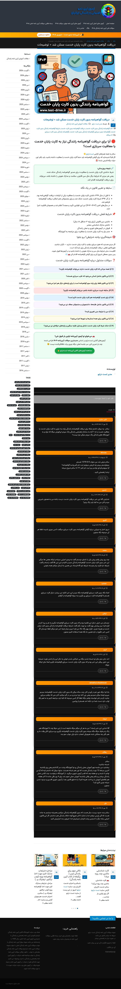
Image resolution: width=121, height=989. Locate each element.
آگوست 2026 (24, 70)
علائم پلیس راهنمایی (24, 471)
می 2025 (25, 133)
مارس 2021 (24, 274)
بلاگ (87, 28)
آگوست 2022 (24, 240)
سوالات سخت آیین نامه (23, 465)
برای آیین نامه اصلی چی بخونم (22, 412)
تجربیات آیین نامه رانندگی (23, 432)
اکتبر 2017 (25, 356)
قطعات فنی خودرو (24, 481)
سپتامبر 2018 (24, 322)
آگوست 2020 (24, 288)
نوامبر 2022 (24, 225)
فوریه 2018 (25, 341)
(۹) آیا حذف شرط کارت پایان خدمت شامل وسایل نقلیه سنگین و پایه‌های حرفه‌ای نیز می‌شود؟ (79, 325)
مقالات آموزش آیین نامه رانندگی (77, 124)
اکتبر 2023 (25, 182)
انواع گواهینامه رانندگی (23, 408)
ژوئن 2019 (25, 317)
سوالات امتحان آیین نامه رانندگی (21, 461)
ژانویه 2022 (25, 264)
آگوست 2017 (24, 361)
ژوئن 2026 (25, 80)
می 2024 (25, 162)
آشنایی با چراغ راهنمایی (23, 389)
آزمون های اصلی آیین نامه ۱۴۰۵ (93, 23)
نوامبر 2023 (24, 177)
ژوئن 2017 (25, 365)
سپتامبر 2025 (24, 119)
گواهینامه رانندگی (11, 494)
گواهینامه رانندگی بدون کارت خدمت (82, 132)
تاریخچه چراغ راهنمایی (23, 425)
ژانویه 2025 (25, 148)
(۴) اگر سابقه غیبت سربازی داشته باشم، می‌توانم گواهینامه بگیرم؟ (88, 290)
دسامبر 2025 (24, 104)
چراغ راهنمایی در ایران (23, 494)
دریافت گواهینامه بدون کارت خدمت (73, 128)
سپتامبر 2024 (24, 157)
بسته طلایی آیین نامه (24, 422)
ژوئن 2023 (25, 201)
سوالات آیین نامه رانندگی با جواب (21, 458)
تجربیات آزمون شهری (24, 428)
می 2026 (25, 85)
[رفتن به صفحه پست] (103, 860)
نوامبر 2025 (24, 109)
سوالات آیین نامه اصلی (23, 451)
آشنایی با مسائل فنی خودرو (22, 385)
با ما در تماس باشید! (102, 918)
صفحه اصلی (110, 23)
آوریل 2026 (25, 90)
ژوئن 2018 (25, 327)
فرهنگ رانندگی (25, 478)
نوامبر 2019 (24, 298)
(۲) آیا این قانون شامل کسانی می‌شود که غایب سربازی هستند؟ (90, 276)
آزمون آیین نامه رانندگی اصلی (22, 382)
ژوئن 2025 (25, 128)
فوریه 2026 (25, 94)
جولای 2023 (24, 196)
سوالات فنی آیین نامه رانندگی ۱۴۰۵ (103, 28)
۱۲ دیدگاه (109, 135)
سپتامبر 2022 (24, 235)
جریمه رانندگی (26, 438)
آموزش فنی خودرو (15, 395)
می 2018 (25, 332)
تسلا (11, 435)
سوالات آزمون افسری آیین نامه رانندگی (20, 448)
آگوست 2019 (24, 307)
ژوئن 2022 (25, 249)
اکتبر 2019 (25, 303)
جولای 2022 (24, 244)
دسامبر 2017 (24, 346)
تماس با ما (80, 28)
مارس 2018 (24, 336)
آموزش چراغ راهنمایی (24, 405)
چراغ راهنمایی (11, 491)
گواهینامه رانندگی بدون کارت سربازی (57, 132)
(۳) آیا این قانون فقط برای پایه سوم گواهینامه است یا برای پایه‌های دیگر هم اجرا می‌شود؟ (80, 283)
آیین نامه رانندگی (12, 405)
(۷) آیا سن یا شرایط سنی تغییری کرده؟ (99, 311)
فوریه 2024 (25, 167)
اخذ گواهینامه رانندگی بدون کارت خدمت (99, 128)
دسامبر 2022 (24, 220)
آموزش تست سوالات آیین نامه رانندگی (20, 392)
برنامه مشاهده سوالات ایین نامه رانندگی (19, 418)
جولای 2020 (24, 293)
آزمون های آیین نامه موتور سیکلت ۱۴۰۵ (68, 23)
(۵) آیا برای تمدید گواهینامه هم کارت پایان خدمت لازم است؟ (91, 297)
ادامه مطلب (104, 900)
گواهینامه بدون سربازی (102, 132)
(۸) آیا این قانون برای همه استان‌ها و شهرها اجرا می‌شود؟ (92, 318)
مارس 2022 (24, 259)
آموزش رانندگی (25, 395)
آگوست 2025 (24, 124)
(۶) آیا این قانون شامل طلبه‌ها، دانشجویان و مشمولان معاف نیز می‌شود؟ (86, 304)
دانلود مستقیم (44, 34)
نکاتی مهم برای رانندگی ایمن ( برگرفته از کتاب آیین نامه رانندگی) (100, 875)
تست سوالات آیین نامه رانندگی (22, 435)
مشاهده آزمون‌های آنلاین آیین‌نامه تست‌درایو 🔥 (74, 350)
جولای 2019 (24, 312)
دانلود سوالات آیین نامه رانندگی (21, 441)
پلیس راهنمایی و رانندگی (23, 491)
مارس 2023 (24, 206)
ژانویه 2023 (25, 215)
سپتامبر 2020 (24, 283)
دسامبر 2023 (24, 172)
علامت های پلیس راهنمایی (22, 474)
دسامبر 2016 (24, 370)
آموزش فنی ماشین (24, 398)
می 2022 (25, 254)
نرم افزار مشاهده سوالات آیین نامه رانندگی (19, 484)
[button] (77, 908)
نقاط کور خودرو (25, 488)
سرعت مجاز (17, 445)
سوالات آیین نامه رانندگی (23, 455)
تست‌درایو (90, 154)
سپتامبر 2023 (24, 186)
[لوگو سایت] (93, 11)
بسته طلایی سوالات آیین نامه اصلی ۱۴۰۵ (39, 23)
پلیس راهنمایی (15, 488)
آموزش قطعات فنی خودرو (23, 402)
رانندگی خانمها (25, 445)
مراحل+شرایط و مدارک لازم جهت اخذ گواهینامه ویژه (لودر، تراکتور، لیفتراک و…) (71, 875)
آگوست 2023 (24, 191)
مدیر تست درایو (97, 124)
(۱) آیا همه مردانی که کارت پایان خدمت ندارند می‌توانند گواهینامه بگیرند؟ (86, 269)
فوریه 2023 (25, 211)
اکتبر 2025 (25, 114)
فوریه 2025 (25, 143)
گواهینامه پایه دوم (24, 498)
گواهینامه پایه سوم (13, 498)
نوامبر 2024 (24, 153)
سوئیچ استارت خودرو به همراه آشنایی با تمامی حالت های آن (45, 875)
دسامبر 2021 (24, 269)
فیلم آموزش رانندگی (14, 478)
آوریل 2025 (25, 138)
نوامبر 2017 (24, 351)
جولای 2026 (24, 75)
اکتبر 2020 (25, 278)
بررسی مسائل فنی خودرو (23, 415)
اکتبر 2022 (25, 230)
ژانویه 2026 (25, 99)
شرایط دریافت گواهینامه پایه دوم (21, 468)
